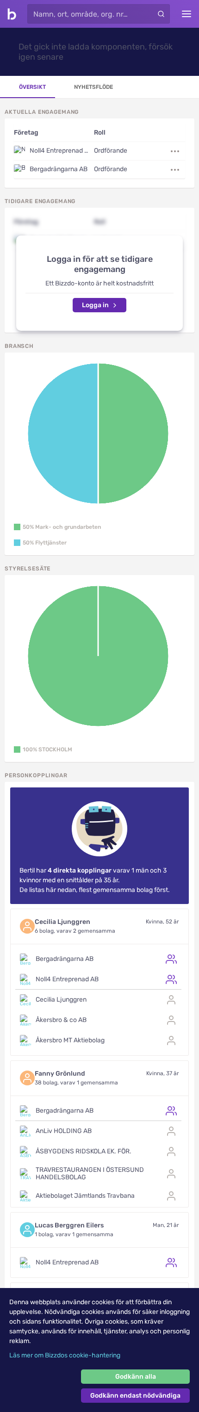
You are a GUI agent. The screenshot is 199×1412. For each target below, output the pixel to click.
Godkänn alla (135, 1377)
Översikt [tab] (32, 87)
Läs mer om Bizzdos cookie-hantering (64, 1355)
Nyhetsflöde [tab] (93, 87)
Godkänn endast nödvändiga (135, 1396)
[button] (57, 527)
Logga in (95, 305)
